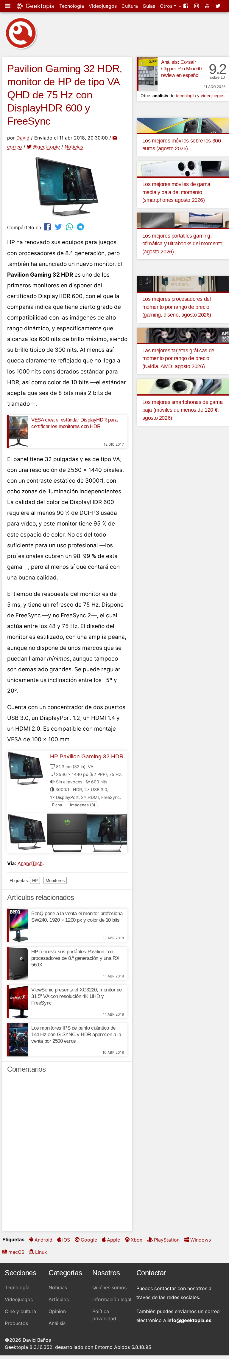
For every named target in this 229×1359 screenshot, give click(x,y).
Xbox (136, 1240)
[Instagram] (197, 6)
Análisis (57, 1323)
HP (35, 880)
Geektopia (39, 6)
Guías (149, 6)
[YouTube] (207, 6)
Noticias (74, 147)
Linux (41, 1252)
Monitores (55, 880)
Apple (113, 1240)
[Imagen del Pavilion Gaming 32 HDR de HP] (27, 833)
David (22, 138)
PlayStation (167, 1240)
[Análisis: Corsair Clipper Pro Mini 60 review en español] (147, 74)
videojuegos (212, 95)
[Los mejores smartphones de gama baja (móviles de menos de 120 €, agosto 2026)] (183, 386)
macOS (16, 1252)
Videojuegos (103, 6)
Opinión (57, 1311)
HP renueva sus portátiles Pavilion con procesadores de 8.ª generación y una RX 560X (75, 958)
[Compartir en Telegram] (81, 226)
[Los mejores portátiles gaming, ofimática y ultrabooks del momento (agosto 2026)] (183, 220)
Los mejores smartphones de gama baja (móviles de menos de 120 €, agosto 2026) (182, 410)
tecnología (186, 95)
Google (89, 1240)
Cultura (129, 6)
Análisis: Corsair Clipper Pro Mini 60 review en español (181, 68)
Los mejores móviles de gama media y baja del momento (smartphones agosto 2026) (176, 192)
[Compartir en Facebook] (48, 226)
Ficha (57, 804)
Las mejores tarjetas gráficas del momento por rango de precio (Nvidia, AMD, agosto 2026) (179, 358)
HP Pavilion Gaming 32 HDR (87, 756)
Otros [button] (167, 6)
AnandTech (30, 863)
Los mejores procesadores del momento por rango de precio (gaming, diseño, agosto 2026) (176, 307)
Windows (200, 1240)
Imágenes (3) (82, 804)
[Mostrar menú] (8, 6)
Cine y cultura (20, 1311)
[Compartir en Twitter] (59, 226)
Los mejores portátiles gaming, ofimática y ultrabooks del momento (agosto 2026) (182, 244)
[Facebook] (186, 6)
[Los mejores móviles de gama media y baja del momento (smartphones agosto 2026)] (183, 168)
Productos (16, 1323)
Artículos (59, 1299)
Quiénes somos (109, 1287)
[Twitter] (218, 6)
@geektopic (46, 147)
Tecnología (71, 6)
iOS (66, 1240)
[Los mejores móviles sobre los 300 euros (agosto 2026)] (183, 125)
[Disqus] (67, 1154)
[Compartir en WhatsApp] (70, 226)
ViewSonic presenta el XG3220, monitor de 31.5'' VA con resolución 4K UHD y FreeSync (76, 996)
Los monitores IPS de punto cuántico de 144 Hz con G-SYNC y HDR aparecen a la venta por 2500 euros (76, 1034)
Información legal (111, 1299)
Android (43, 1240)
